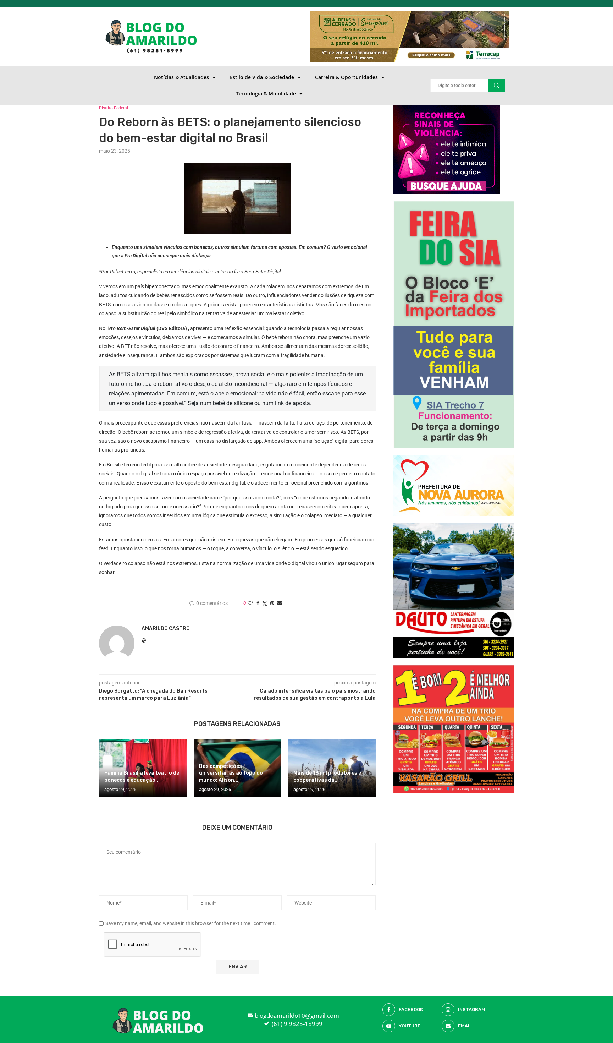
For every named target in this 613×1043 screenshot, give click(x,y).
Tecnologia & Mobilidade (266, 93)
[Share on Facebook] (257, 603)
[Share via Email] (279, 603)
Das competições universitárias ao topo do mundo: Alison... (231, 773)
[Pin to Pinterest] (272, 603)
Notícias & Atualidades (181, 77)
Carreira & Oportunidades (346, 77)
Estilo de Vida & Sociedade (262, 77)
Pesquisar (496, 85)
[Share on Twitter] (264, 603)
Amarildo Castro (166, 629)
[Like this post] (250, 603)
